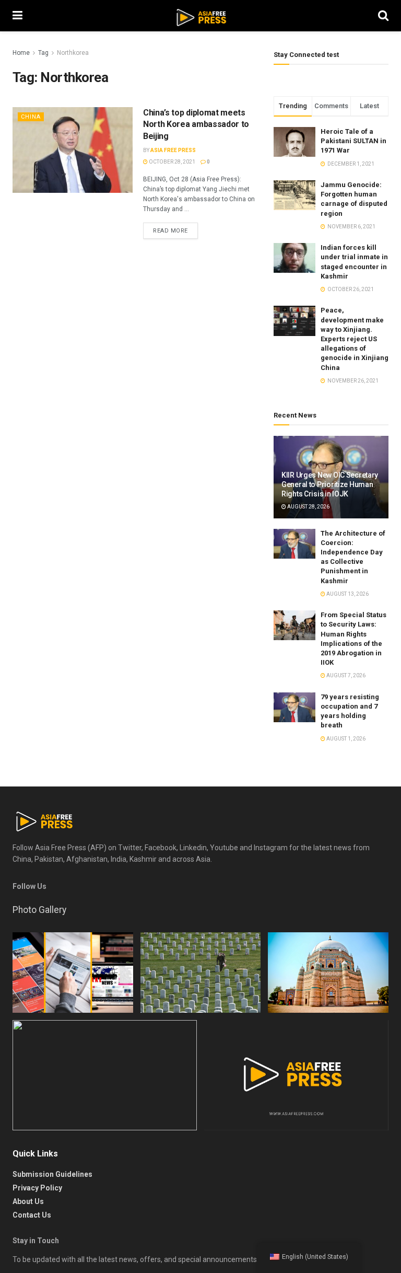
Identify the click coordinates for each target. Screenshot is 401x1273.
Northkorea (73, 52)
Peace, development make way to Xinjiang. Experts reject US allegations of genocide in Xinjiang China (354, 338)
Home (21, 52)
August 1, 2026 (345, 739)
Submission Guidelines (52, 1174)
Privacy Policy (37, 1188)
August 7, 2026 (345, 675)
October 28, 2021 (171, 162)
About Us (28, 1201)
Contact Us (32, 1215)
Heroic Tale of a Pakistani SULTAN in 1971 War (353, 141)
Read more (170, 230)
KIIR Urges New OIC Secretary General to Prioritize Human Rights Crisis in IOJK (329, 484)
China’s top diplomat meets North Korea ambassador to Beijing (196, 124)
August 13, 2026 (347, 594)
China (31, 116)
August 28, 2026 (307, 507)
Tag (43, 52)
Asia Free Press (173, 150)
